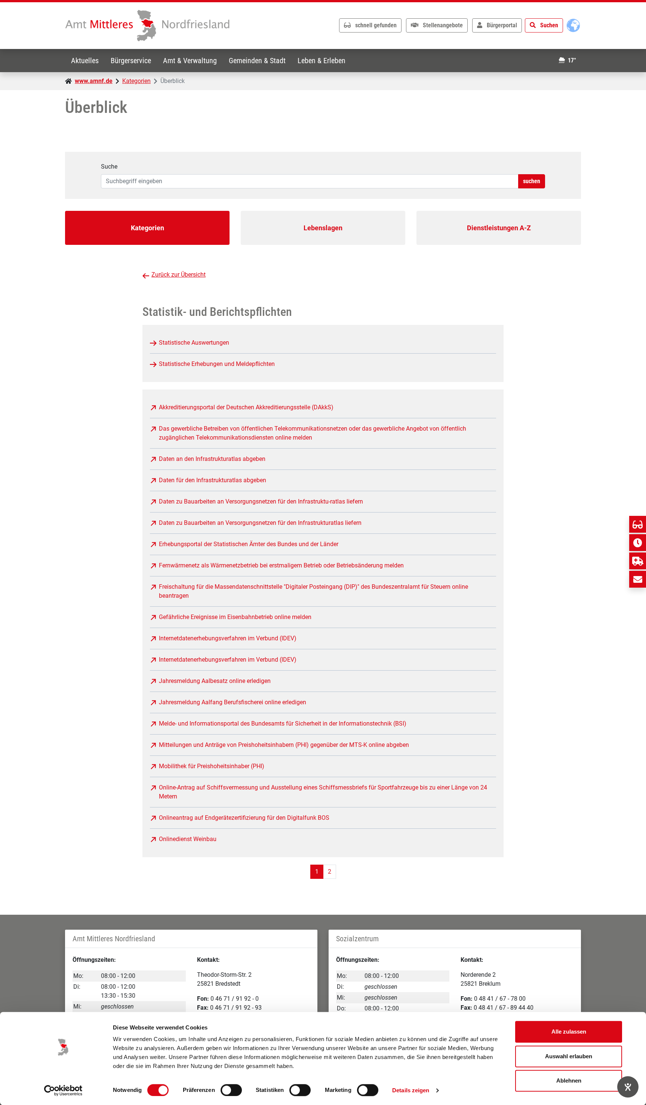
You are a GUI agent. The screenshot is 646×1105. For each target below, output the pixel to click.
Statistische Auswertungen (194, 342)
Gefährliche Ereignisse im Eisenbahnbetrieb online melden (235, 617)
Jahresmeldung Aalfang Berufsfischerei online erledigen (232, 702)
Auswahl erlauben (568, 1056)
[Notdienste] (637, 560)
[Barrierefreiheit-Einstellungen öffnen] (628, 1087)
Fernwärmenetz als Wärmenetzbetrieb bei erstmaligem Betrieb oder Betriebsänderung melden (281, 565)
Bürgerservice (131, 60)
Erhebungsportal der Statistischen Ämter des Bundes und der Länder (248, 544)
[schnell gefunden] (637, 524)
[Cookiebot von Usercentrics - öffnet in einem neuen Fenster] (63, 1090)
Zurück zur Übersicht (178, 274)
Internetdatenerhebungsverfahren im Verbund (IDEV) (227, 638)
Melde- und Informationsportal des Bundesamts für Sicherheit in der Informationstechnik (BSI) (282, 723)
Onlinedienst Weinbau (187, 839)
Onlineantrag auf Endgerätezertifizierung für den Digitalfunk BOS (244, 817)
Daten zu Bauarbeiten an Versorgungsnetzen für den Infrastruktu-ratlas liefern (261, 501)
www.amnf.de (94, 80)
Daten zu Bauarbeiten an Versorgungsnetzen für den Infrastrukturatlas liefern (260, 522)
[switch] (231, 1090)
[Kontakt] (637, 579)
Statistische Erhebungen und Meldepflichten (217, 363)
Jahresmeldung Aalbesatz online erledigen (215, 680)
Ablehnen (568, 1080)
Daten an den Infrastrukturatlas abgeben (212, 458)
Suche (109, 166)
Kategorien (136, 80)
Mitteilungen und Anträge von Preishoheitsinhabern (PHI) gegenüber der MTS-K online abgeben (284, 744)
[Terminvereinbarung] (637, 542)
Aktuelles (85, 60)
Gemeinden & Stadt (257, 60)
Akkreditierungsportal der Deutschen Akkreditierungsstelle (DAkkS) (246, 407)
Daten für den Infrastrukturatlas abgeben (212, 480)
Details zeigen (410, 1090)
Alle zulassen (568, 1031)
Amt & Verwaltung (190, 60)
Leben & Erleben (321, 60)
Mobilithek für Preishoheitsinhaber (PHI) (211, 766)
